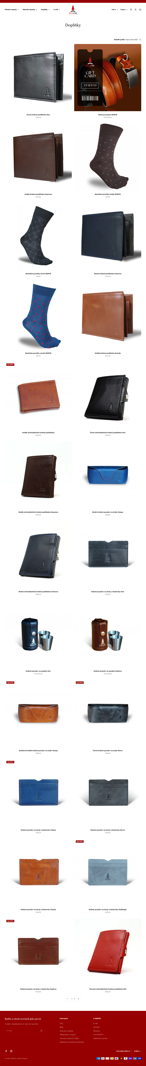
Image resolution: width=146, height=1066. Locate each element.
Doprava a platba (66, 1031)
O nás (55, 9)
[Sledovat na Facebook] (6, 1051)
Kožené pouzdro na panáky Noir (38, 671)
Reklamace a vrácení (68, 1035)
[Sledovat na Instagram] (11, 1051)
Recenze (96, 1031)
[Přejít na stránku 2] (78, 998)
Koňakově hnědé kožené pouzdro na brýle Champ (38, 751)
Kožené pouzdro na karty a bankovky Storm (107, 830)
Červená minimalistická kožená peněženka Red (107, 989)
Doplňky (44, 9)
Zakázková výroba (100, 1038)
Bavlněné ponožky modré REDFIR (38, 353)
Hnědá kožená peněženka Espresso (38, 194)
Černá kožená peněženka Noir (38, 115)
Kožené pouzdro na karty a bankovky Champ (38, 909)
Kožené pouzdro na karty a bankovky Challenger (108, 909)
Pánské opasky (11, 9)
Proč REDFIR (98, 1035)
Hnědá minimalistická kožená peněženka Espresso (38, 512)
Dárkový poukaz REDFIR (107, 115)
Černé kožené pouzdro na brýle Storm (108, 751)
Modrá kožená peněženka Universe (107, 274)
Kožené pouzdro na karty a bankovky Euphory (38, 989)
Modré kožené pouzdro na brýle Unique (107, 512)
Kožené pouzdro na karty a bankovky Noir (107, 592)
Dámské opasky (29, 9)
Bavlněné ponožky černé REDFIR (38, 274)
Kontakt (96, 1027)
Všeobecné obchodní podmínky (72, 1042)
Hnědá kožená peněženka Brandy (108, 353)
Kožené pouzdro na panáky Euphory (108, 671)
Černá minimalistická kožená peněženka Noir (108, 433)
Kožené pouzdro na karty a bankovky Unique (38, 830)
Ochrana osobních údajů (69, 1038)
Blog (61, 1027)
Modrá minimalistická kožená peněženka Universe (38, 592)
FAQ (61, 1023)
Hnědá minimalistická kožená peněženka (38, 433)
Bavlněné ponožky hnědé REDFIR (108, 194)
